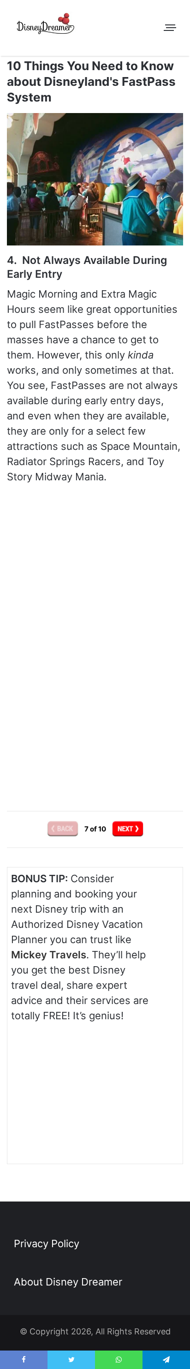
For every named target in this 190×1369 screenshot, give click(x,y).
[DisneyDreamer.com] (46, 25)
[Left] (63, 829)
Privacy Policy (46, 1243)
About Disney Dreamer (68, 1282)
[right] (127, 829)
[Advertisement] (95, 715)
